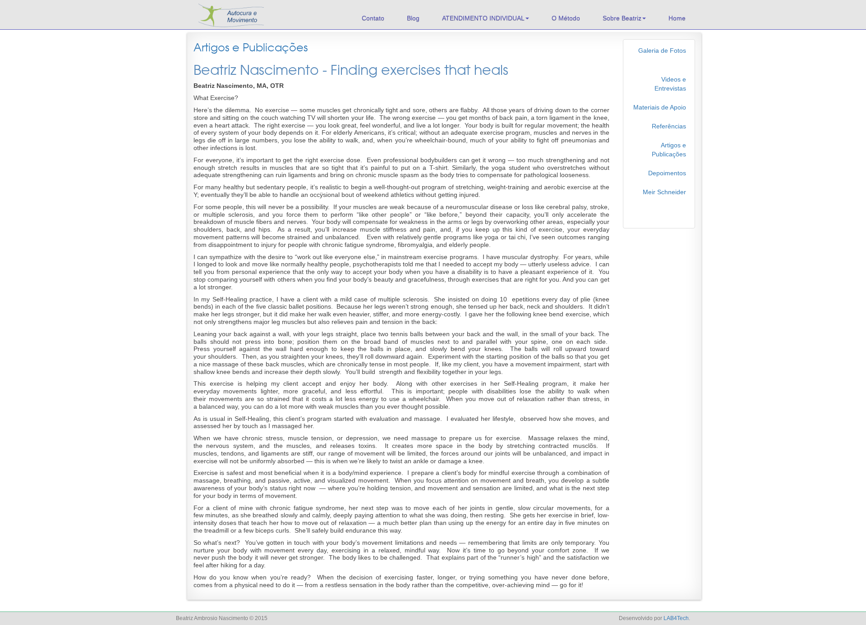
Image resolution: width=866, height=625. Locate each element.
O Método (566, 18)
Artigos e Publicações (250, 47)
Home (677, 18)
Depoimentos (667, 173)
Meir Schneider (664, 192)
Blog (413, 18)
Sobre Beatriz (622, 18)
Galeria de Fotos (662, 50)
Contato (373, 18)
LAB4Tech (676, 618)
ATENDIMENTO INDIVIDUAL (483, 18)
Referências (669, 126)
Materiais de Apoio (659, 107)
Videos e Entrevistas (670, 84)
